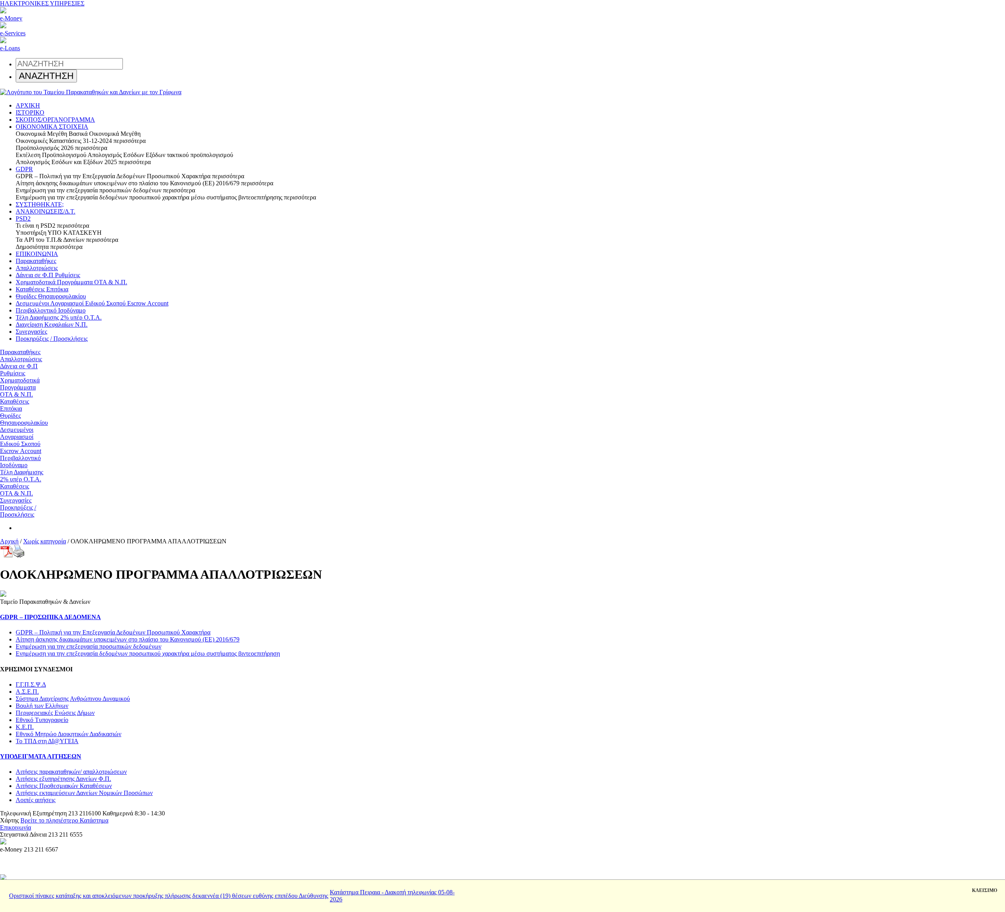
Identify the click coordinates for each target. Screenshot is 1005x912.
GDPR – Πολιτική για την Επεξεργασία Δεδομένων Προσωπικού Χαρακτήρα (113, 632)
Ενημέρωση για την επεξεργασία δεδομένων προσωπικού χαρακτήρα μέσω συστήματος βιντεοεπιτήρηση (148, 653)
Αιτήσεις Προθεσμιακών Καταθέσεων (64, 785)
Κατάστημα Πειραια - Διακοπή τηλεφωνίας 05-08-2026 (392, 896)
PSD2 (23, 218)
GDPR (24, 169)
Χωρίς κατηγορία (44, 541)
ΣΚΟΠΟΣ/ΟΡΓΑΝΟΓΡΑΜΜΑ (55, 119)
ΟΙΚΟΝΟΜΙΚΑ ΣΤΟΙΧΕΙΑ (52, 126)
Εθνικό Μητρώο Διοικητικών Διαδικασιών (68, 734)
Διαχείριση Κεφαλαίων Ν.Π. (52, 324)
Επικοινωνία (15, 827)
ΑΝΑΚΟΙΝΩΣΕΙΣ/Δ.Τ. (45, 211)
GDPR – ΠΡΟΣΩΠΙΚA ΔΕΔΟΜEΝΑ (50, 617)
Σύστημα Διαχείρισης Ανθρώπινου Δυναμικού (73, 698)
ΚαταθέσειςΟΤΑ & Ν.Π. (16, 490)
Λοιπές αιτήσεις (35, 800)
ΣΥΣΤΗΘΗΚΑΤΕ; (40, 204)
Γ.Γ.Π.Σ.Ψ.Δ (31, 684)
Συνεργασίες (31, 331)
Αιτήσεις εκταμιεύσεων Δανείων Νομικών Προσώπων (84, 793)
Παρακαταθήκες (36, 261)
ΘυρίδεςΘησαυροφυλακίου (24, 419)
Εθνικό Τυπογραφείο (42, 719)
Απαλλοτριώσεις (37, 268)
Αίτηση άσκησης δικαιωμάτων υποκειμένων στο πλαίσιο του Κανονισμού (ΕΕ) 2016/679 (127, 639)
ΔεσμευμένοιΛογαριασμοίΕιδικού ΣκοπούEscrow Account (20, 440)
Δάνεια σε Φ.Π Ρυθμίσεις (48, 275)
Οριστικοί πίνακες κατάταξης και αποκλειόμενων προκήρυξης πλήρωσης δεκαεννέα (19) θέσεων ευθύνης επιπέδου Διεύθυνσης (168, 895)
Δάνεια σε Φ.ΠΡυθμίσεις (19, 369)
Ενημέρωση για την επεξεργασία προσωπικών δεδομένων (88, 646)
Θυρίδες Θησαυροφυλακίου (51, 296)
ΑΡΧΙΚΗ (28, 105)
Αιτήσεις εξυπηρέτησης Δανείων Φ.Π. (63, 778)
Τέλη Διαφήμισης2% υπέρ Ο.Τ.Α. (21, 476)
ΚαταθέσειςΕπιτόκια (14, 405)
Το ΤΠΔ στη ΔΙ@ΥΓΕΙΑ (47, 741)
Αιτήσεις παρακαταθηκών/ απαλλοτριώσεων (71, 771)
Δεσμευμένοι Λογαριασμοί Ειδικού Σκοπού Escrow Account (92, 303)
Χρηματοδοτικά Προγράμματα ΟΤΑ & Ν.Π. (71, 282)
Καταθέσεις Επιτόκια (42, 289)
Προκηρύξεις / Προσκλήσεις (52, 338)
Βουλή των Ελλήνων (42, 705)
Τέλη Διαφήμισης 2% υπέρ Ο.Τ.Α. (59, 317)
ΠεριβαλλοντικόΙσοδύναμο (20, 461)
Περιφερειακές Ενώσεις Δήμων (55, 712)
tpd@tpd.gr (47, 827)
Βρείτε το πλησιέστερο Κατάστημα (64, 820)
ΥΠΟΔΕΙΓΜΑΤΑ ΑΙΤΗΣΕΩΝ (40, 756)
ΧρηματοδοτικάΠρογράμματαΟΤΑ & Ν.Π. (20, 387)
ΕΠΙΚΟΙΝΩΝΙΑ (37, 253)
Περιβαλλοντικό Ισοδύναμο (51, 310)
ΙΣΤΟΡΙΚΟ (30, 112)
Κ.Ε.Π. (25, 727)
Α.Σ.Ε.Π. (27, 691)
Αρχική (9, 541)
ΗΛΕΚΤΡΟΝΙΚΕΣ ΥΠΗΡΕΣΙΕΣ (42, 3)
